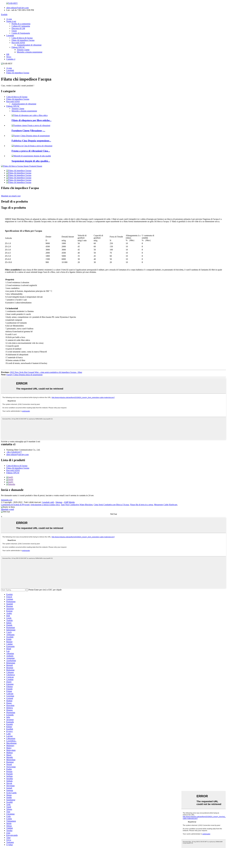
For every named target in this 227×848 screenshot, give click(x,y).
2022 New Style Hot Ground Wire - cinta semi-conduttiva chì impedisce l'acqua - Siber (46, 372)
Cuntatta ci (10, 59)
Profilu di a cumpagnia (21, 24)
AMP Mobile (69, 502)
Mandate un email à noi (10, 196)
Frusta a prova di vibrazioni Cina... (31, 151)
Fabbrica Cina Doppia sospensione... (31, 140)
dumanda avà (6, 500)
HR (7, 54)
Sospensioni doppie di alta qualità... (31, 161)
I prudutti (10, 35)
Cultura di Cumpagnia (21, 26)
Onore (14, 31)
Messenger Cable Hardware (165, 504)
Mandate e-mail (7, 509)
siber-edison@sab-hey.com (17, 8)
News (8, 57)
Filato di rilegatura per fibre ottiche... (31, 120)
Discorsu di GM (18, 28)
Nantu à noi (11, 21)
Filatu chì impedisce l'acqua (23, 40)
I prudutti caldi (48, 502)
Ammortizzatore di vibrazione (29, 45)
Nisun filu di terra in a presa (141, 504)
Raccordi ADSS (18, 42)
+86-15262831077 (14, 452)
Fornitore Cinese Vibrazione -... (28, 130)
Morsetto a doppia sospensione (29, 52)
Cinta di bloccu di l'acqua (22, 38)
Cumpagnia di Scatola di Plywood (15, 504)
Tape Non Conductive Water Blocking (77, 504)
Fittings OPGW (18, 47)
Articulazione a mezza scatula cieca (45, 504)
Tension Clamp (23, 50)
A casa (9, 19)
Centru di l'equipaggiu (21, 33)
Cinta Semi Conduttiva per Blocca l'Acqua (111, 504)
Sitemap (59, 502)
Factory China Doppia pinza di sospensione (24, 375)
